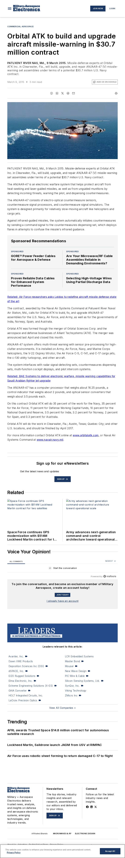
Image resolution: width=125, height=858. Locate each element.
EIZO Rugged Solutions (22, 675)
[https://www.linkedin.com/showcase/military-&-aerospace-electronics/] (91, 806)
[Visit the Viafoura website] (109, 576)
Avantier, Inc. (16, 656)
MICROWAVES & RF (62, 833)
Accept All (110, 851)
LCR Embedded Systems (79, 656)
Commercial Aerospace (20, 26)
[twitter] (62, 93)
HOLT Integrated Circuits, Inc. (26, 695)
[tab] (16, 561)
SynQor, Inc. (72, 685)
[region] (62, 568)
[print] (116, 93)
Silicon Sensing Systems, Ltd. (82, 680)
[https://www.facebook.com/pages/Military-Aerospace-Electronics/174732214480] (87, 806)
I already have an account (63, 600)
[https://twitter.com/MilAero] (95, 806)
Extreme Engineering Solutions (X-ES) (31, 685)
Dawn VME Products (21, 661)
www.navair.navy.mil (50, 439)
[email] (73, 93)
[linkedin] (57, 93)
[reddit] (68, 93)
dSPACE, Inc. (16, 671)
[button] (9, 8)
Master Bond (72, 661)
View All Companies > (62, 707)
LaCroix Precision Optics (23, 700)
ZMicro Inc (71, 695)
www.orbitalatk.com (85, 435)
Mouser (69, 666)
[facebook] (51, 93)
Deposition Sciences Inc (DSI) (26, 666)
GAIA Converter (18, 690)
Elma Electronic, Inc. (20, 680)
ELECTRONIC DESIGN (85, 833)
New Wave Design (75, 671)
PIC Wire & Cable (75, 675)
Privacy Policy (13, 852)
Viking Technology (75, 690)
